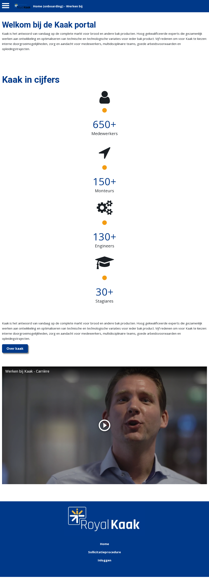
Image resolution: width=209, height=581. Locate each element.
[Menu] (5, 6)
